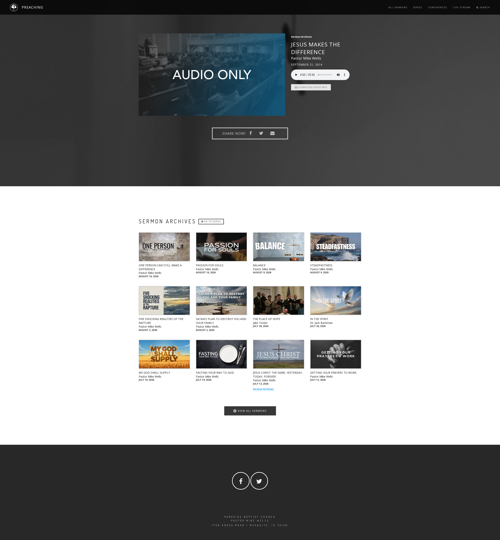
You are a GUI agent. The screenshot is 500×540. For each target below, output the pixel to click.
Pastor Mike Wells (150, 273)
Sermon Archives (263, 389)
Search (484, 7)
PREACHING (32, 7)
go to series (212, 221)
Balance (259, 265)
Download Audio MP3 (312, 87)
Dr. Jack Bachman (321, 323)
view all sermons (252, 411)
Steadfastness (321, 265)
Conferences (437, 7)
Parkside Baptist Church (250, 516)
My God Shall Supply (154, 372)
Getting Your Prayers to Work (333, 372)
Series (417, 7)
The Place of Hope (266, 319)
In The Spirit (319, 319)
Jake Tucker (260, 323)
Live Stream (462, 7)
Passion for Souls (209, 265)
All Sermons (397, 7)
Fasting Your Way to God (215, 372)
